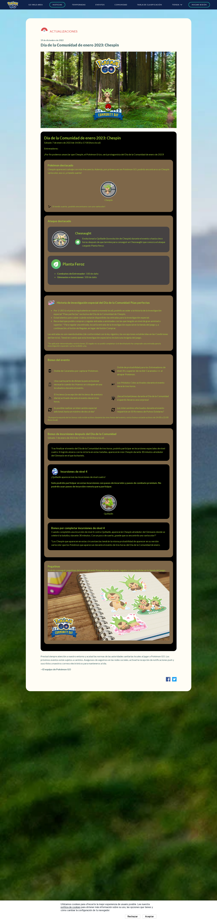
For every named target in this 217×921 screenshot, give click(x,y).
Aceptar (149, 916)
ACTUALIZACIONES (64, 31)
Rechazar (133, 916)
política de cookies (70, 907)
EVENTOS (100, 5)
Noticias (57, 5)
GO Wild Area (35, 5)
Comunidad (121, 5)
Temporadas (78, 5)
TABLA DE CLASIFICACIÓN (149, 5)
